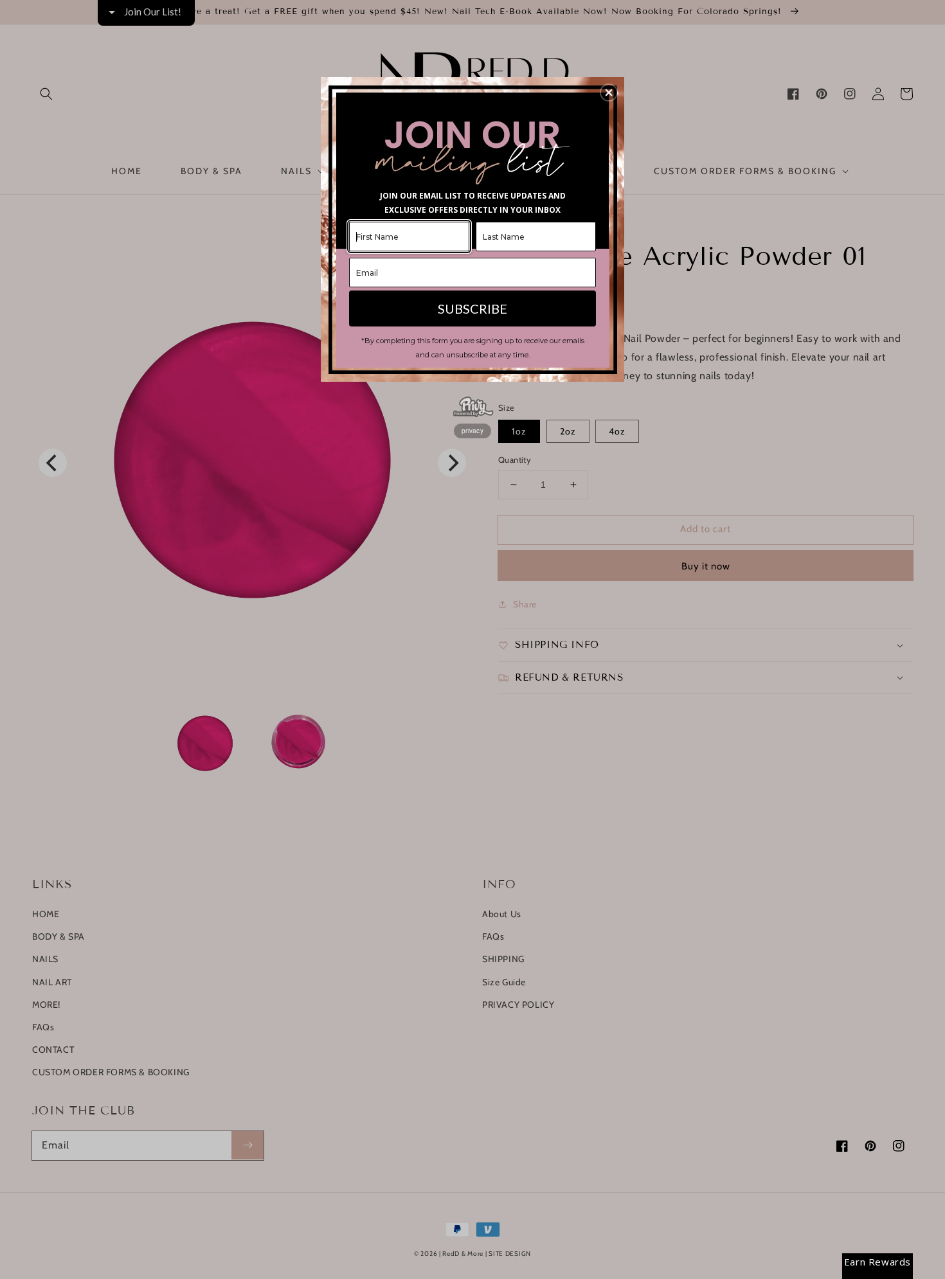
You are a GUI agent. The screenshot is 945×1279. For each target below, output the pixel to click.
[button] (608, 92)
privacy (472, 430)
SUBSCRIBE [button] (472, 308)
